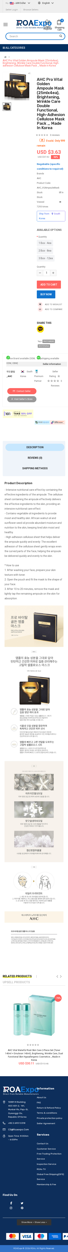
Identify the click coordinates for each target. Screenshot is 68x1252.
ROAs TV (41, 1169)
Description (35, 447)
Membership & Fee (46, 1184)
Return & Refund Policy (49, 1108)
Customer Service (46, 1149)
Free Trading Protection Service (49, 1156)
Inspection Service (46, 1164)
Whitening (44, 346)
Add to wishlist (53, 304)
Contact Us (42, 1143)
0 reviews (55, 135)
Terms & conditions (47, 1113)
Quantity (42, 237)
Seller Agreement (46, 1123)
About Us (41, 1097)
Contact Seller (23, 391)
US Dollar (20, 3)
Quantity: (41, 267)
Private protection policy (49, 1118)
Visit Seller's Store (23, 399)
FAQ (39, 1102)
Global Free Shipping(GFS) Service (50, 1177)
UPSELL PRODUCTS (16, 982)
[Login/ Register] (48, 22)
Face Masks (48, 341)
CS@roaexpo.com (18, 1129)
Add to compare (53, 309)
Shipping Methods (35, 468)
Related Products (17, 976)
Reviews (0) (35, 457)
